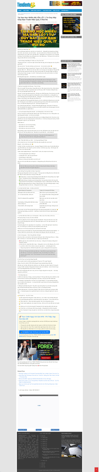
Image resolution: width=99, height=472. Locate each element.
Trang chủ (38, 429)
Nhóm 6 (25, 455)
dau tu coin (31, 438)
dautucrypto (22, 440)
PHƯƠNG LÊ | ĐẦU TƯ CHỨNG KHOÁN (52, 470)
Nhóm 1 (34, 446)
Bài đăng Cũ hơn (55, 429)
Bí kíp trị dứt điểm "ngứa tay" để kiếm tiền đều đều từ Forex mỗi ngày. (35, 378)
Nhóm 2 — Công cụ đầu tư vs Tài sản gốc (28, 449)
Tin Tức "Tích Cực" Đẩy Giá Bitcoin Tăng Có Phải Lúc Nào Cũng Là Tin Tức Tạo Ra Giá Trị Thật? (74, 95)
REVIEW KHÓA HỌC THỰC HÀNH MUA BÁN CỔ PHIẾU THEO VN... (50, 452)
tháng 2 (44, 447)
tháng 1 (44, 460)
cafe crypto (32, 436)
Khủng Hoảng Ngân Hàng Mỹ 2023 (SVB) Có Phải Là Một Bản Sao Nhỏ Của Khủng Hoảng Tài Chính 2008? (75, 84)
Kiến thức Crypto (36, 10)
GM (33, 440)
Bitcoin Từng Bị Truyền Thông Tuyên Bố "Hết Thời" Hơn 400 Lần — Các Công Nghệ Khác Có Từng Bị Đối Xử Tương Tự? (75, 65)
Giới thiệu (26, 10)
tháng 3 (44, 445)
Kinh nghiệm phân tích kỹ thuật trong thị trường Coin (69, 437)
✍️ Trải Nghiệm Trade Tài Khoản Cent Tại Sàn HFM (34, 332)
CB (0, 471)
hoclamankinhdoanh (23, 441)
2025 (42, 463)
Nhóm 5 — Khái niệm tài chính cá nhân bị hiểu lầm (28, 454)
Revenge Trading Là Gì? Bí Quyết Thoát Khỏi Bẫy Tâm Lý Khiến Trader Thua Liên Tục (39, 373)
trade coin (31, 457)
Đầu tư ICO (56, 10)
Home (19, 10)
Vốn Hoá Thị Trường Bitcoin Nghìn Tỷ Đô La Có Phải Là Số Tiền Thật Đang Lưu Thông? (75, 74)
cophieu (20, 438)
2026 (42, 436)
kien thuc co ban (25, 442)
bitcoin (33, 435)
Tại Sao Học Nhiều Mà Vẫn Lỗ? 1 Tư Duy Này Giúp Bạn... (51, 458)
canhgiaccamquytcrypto (25, 437)
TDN (24, 457)
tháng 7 (44, 439)
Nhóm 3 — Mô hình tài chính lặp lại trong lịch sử (28, 451)
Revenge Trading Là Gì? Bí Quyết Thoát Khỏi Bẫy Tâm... (50, 449)
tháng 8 (44, 437)
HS (32, 441)
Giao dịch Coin (47, 10)
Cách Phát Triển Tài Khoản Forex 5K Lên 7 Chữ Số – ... (50, 455)
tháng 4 (44, 443)
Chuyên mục (65, 10)
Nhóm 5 (28, 453)
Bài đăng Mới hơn (22, 429)
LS (28, 446)
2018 (42, 465)
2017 (42, 466)
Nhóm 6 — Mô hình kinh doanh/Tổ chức (28, 456)
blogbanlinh (21, 436)
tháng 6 (44, 441)
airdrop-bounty (22, 435)
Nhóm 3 (34, 449)
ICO (37, 441)
